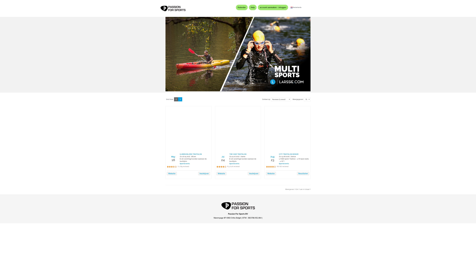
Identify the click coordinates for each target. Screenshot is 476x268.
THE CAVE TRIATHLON (237, 154)
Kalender (242, 7)
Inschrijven (204, 174)
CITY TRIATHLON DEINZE (288, 154)
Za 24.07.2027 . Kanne (237, 156)
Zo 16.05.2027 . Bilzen (188, 156)
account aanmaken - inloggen (273, 7)
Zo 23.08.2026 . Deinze (287, 156)
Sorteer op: (266, 99)
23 (272, 160)
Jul (223, 157)
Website (171, 174)
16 (173, 160)
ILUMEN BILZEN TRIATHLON (191, 154)
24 (223, 160)
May (173, 157)
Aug (272, 157)
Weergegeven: (298, 99)
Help (253, 7)
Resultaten (303, 174)
